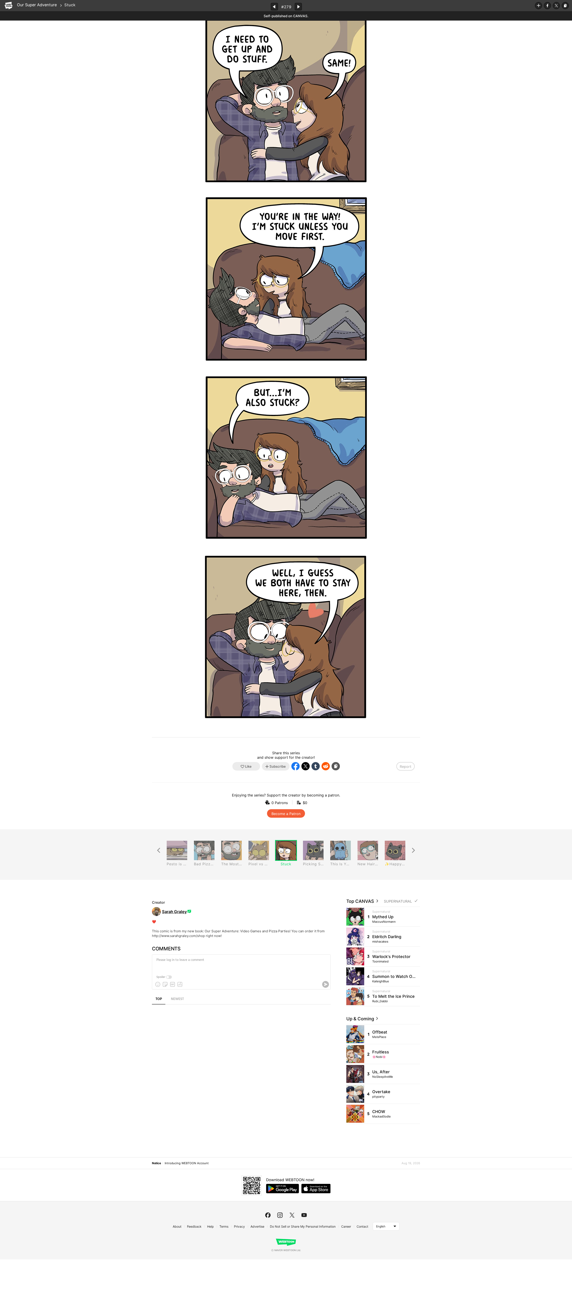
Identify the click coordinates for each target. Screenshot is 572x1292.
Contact (362, 1226)
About (177, 1226)
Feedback (194, 1226)
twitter (292, 1215)
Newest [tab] (177, 999)
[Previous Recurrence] (158, 850)
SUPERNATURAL (398, 901)
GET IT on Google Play (282, 1188)
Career (346, 1226)
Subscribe (538, 5)
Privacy (239, 1226)
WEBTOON (8, 5)
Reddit (326, 766)
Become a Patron (286, 813)
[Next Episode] (298, 6)
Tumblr (315, 766)
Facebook (547, 5)
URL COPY (565, 5)
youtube (304, 1215)
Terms (223, 1226)
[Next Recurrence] (413, 850)
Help (210, 1226)
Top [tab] (159, 999)
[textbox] (241, 963)
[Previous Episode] (274, 6)
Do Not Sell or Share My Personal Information (303, 1226)
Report (405, 766)
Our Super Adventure (37, 4)
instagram (280, 1215)
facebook (268, 1215)
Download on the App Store (315, 1188)
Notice (156, 1163)
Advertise (257, 1226)
